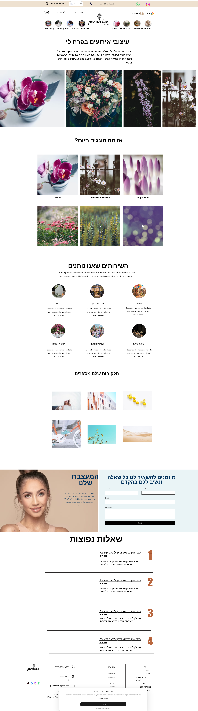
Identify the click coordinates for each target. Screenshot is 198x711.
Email (107, 498)
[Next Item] (191, 98)
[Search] (75, 12)
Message (108, 507)
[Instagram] (148, 4)
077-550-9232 (62, 667)
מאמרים (136, 13)
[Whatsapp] (138, 4)
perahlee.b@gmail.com (60, 686)
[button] (47, 12)
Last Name (145, 489)
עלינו (148, 13)
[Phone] (91, 3)
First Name (109, 489)
